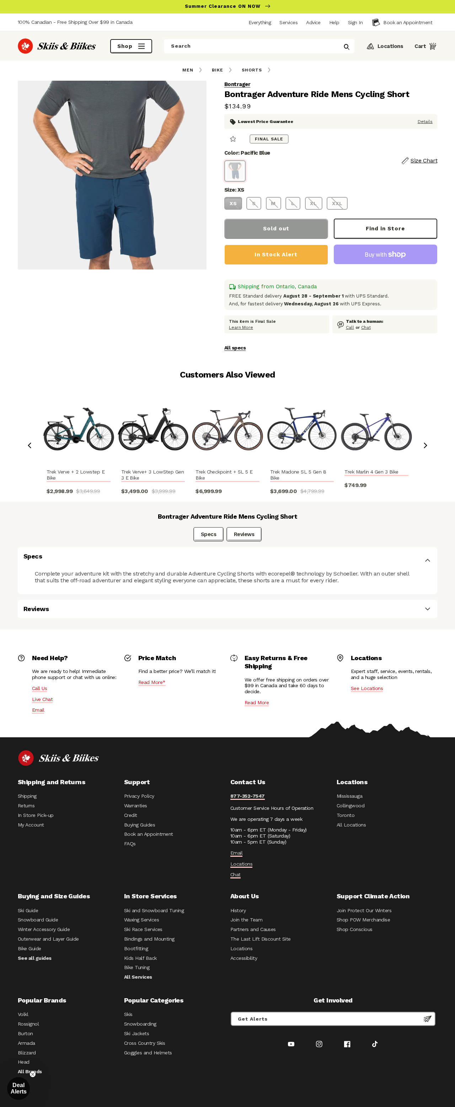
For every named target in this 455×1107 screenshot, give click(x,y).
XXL (337, 203)
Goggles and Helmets (148, 1052)
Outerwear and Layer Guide (48, 939)
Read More (257, 702)
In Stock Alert (276, 254)
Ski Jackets (136, 1033)
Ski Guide (28, 910)
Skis (128, 1014)
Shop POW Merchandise (363, 919)
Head (24, 1062)
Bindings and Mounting (149, 939)
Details (425, 121)
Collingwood (350, 805)
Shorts (252, 70)
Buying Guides (139, 825)
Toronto (345, 815)
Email (38, 710)
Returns (26, 805)
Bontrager (237, 84)
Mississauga (349, 796)
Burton (25, 1033)
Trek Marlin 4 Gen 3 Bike (371, 472)
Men (187, 70)
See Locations (367, 688)
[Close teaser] (33, 1074)
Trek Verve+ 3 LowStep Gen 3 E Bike (152, 475)
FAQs (130, 843)
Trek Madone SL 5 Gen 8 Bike (298, 475)
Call (350, 327)
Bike (217, 70)
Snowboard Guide (38, 919)
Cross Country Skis (144, 1043)
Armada (26, 1043)
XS (233, 203)
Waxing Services (141, 919)
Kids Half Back (140, 958)
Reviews (244, 534)
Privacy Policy (139, 796)
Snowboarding (140, 1024)
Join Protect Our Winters (364, 910)
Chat (366, 327)
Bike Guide (29, 948)
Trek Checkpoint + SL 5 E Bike (224, 475)
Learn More (241, 327)
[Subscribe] (427, 1018)
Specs (208, 534)
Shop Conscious (355, 929)
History (238, 910)
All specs (235, 348)
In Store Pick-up (35, 815)
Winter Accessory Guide (44, 929)
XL (313, 203)
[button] (355, 22)
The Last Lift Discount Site (260, 939)
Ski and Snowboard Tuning (154, 910)
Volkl (23, 1014)
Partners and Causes (253, 929)
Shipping (27, 796)
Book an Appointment (148, 834)
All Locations (351, 825)
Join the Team (246, 919)
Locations (241, 864)
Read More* (152, 682)
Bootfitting (136, 948)
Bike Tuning (136, 967)
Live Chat (42, 699)
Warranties (135, 805)
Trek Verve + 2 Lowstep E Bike (76, 475)
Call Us (39, 688)
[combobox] (259, 46)
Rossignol (28, 1024)
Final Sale (269, 139)
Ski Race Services (143, 929)
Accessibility (243, 958)
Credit (130, 815)
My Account (31, 825)
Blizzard (27, 1052)
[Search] (346, 47)
